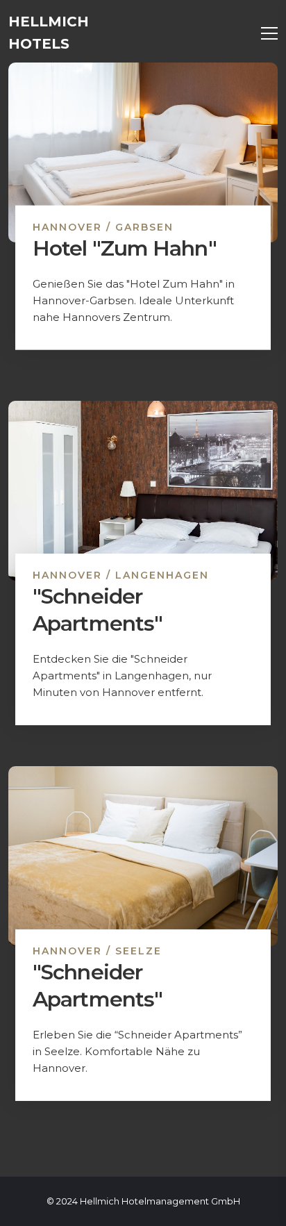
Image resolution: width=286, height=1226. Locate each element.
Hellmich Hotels (48, 32)
